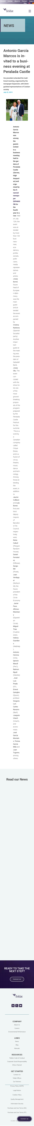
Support (31, 1)
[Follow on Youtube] (20, 1005)
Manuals (17, 1048)
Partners (24, 1)
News (17, 1041)
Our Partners (17, 1081)
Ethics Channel (17, 1065)
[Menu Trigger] (29, 11)
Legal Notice (17, 1090)
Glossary (3, 1)
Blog (25, 3)
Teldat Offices (17, 1078)
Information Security (17, 1104)
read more (17, 835)
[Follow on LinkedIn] (13, 1005)
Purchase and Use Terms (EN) (17, 1108)
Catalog (10, 1)
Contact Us (17, 1075)
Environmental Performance (17, 1032)
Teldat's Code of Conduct (17, 1058)
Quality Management (17, 1099)
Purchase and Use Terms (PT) (17, 1112)
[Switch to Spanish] (33, 4)
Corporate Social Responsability (17, 1061)
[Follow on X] (16, 1005)
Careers (17, 1028)
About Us (17, 1)
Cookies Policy (17, 1095)
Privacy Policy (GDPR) (17, 1086)
